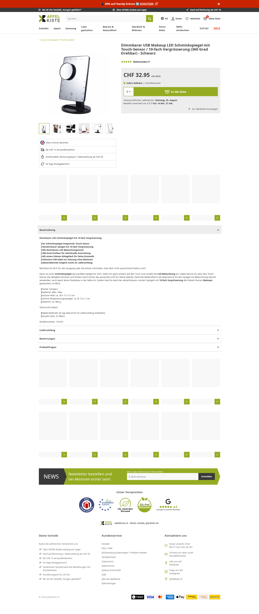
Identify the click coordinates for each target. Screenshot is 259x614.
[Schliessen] (218, 3)
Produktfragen (47, 347)
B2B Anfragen (109, 583)
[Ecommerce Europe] (106, 505)
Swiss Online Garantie (57, 142)
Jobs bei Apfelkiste (111, 579)
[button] (42, 82)
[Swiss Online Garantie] (86, 505)
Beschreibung (47, 229)
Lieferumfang (47, 330)
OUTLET (204, 28)
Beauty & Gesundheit (110, 28)
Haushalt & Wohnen (138, 28)
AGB (104, 574)
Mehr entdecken (182, 28)
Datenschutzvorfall (111, 570)
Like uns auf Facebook (175, 563)
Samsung (70, 28)
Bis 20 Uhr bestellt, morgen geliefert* (62, 579)
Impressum (107, 561)
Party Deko (162, 28)
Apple (57, 28)
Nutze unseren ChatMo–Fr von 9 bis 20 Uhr (181, 545)
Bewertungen (47, 338)
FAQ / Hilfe (107, 548)
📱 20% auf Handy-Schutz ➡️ (127, 4)
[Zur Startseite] (49, 18)
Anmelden (206, 476)
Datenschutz (108, 565)
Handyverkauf (109, 557)
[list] (77, 82)
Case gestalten (87, 28)
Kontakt (105, 543)
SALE (217, 28)
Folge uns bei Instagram (176, 572)
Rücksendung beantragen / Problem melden (124, 552)
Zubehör (44, 28)
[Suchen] (149, 18)
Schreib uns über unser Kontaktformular (181, 554)
